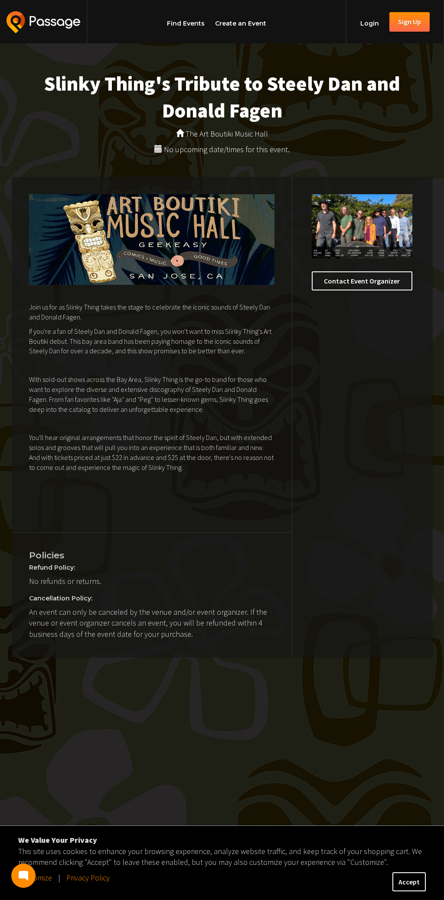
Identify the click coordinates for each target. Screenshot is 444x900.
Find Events (186, 23)
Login (369, 23)
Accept (409, 881)
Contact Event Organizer (362, 281)
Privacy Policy (88, 878)
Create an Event (240, 23)
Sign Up (409, 21)
